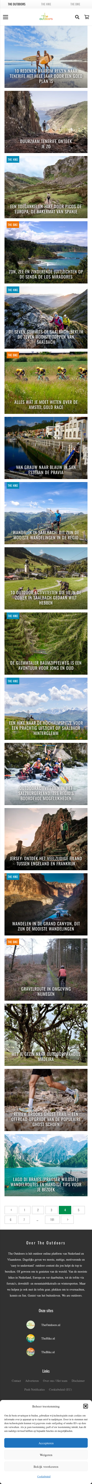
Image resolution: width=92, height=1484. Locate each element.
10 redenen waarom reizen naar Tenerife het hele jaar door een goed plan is (46, 76)
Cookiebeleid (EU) (60, 1389)
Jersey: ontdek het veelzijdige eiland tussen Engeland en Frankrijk (46, 861)
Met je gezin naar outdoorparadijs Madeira (46, 1056)
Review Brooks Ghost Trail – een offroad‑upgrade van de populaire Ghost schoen (46, 1119)
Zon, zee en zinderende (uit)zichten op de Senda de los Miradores (46, 274)
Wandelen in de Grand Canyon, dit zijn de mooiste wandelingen (46, 926)
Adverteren (32, 1381)
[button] (85, 1406)
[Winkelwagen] (86, 17)
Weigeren (46, 1455)
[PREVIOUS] (11, 1210)
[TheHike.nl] (33, 1338)
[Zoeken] (77, 17)
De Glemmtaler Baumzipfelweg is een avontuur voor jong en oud (46, 665)
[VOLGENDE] (67, 1220)
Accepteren (46, 1443)
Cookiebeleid (43, 1476)
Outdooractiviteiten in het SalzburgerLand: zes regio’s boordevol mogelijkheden (46, 793)
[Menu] (5, 17)
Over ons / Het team (55, 1381)
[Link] (46, 16)
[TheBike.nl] (33, 1352)
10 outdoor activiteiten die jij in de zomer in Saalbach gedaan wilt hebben (46, 598)
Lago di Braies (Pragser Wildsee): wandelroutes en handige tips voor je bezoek (46, 1185)
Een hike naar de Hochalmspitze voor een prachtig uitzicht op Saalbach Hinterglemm (46, 728)
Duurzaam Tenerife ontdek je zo (46, 144)
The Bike (75, 4)
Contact (16, 1381)
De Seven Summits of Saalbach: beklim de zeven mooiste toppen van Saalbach (46, 337)
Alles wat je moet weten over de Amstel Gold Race (46, 404)
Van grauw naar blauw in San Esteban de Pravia (46, 470)
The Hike (46, 4)
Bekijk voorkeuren (46, 1466)
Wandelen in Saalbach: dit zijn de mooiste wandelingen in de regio (46, 535)
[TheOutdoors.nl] (33, 1325)
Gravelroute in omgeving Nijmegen (46, 991)
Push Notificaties (34, 1389)
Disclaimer (78, 1381)
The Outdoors (16, 4)
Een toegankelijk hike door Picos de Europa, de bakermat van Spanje (46, 209)
